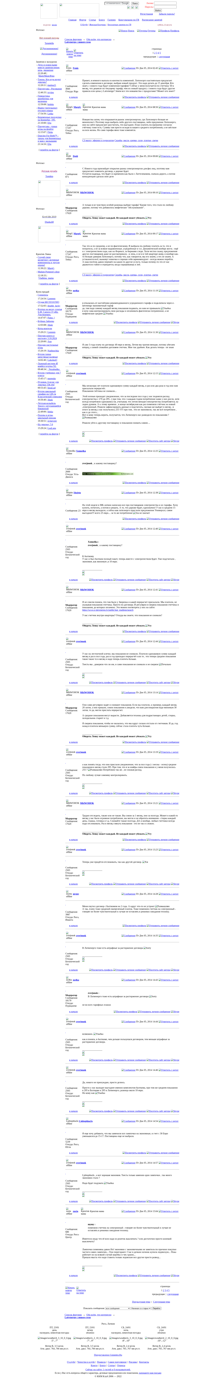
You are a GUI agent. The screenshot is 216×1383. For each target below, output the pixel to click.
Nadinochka (53, 350)
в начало (73, 97)
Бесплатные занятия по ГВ (119, 25)
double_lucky (54, 306)
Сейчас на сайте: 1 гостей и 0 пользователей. (108, 1369)
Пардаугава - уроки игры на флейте (47, 127)
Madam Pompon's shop (49, 272)
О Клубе (84, 25)
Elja (49, 123)
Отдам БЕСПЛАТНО (48, 302)
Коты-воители (45, 328)
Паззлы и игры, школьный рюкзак (47, 416)
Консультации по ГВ (128, 20)
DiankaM (49, 222)
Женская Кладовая (97, 25)
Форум (82, 20)
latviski (54, 25)
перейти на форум (49, 150)
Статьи (92, 20)
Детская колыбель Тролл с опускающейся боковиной (49, 406)
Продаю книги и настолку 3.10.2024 (47, 337)
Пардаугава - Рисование (50, 88)
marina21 (51, 85)
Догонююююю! (49, 54)
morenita (52, 378)
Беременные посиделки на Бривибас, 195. (49, 118)
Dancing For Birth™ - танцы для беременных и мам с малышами (49, 138)
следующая (164, 56)
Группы (151, 30)
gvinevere (52, 421)
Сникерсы (43, 295)
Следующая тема (161, 1302)
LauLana (52, 428)
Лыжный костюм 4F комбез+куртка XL (48, 364)
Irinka (50, 411)
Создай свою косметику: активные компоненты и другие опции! (49, 261)
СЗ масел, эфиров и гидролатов (98, 140)
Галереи (112, 20)
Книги (94, 1365)
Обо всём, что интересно (98, 39)
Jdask (50, 325)
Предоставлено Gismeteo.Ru (108, 1355)
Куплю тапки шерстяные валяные (48, 355)
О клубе (71, 1362)
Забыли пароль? (167, 14)
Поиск (131, 30)
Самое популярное (117, 1362)
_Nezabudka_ (54, 369)
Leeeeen (51, 298)
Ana (50, 341)
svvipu (51, 92)
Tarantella (49, 43)
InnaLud (52, 388)
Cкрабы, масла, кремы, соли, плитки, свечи (136, 140)
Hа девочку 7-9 (45, 424)
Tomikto (49, 176)
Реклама (133, 1362)
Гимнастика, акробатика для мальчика (45, 98)
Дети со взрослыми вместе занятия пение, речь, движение (49, 67)
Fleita (50, 132)
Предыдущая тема (141, 1302)
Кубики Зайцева (46, 321)
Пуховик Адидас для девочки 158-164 (48, 383)
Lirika (50, 113)
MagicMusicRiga (46, 76)
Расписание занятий (152, 20)
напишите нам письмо (150, 1373)
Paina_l (51, 317)
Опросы (121, 1365)
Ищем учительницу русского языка (47, 109)
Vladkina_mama (46, 278)
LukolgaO (52, 360)
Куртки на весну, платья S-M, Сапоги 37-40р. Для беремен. (50, 312)
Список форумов (73, 39)
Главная (72, 20)
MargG (51, 268)
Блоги (102, 20)
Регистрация (146, 14)
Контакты (144, 1362)
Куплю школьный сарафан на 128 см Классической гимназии (50, 394)
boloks (51, 104)
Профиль (174, 30)
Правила (101, 1362)
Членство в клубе (86, 1362)
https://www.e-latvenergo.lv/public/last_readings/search (107, 610)
